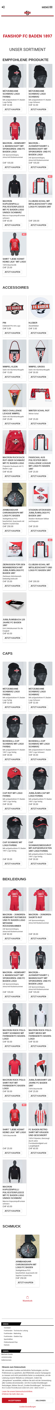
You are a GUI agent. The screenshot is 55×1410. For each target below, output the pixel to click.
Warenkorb (27, 1301)
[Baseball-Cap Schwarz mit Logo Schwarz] (40, 726)
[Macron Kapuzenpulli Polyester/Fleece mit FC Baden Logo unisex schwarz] (14, 186)
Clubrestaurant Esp (11, 1342)
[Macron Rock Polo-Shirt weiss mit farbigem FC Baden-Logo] (40, 1015)
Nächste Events (7, 1354)
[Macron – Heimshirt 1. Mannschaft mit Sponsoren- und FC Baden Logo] (14, 128)
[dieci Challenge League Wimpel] (14, 395)
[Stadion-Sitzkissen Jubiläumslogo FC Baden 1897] (40, 495)
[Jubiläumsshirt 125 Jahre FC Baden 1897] (40, 1065)
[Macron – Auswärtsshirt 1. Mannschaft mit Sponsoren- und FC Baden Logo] (40, 128)
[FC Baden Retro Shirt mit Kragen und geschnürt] (40, 1114)
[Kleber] (40, 307)
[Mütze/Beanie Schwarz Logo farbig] (14, 76)
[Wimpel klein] (14, 351)
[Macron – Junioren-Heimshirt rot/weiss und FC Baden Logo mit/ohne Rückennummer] (14, 899)
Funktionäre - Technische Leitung (16, 1331)
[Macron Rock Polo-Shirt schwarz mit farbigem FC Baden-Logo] (14, 1015)
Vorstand (7, 1328)
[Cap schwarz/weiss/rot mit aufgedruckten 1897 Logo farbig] (40, 827)
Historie (6, 1345)
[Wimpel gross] (40, 351)
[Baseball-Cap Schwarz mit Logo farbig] (14, 726)
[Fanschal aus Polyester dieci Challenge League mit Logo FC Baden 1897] (40, 442)
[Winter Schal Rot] (40, 395)
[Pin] (14, 307)
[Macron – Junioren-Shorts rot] (40, 899)
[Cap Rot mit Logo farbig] (14, 778)
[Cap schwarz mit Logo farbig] (14, 827)
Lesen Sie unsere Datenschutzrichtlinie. (17, 1391)
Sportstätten (8, 1339)
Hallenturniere (6, 1360)
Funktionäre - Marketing (12, 1333)
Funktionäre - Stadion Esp (13, 1336)
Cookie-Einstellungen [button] (27, 1407)
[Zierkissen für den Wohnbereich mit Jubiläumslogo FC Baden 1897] (14, 549)
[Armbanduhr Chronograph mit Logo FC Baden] (14, 495)
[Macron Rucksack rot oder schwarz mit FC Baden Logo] (14, 442)
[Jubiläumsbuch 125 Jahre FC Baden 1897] (14, 604)
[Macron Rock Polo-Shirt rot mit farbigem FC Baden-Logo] (14, 1065)
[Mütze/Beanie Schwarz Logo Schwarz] (40, 76)
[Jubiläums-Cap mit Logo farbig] (40, 778)
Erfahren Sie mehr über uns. (13, 1394)
